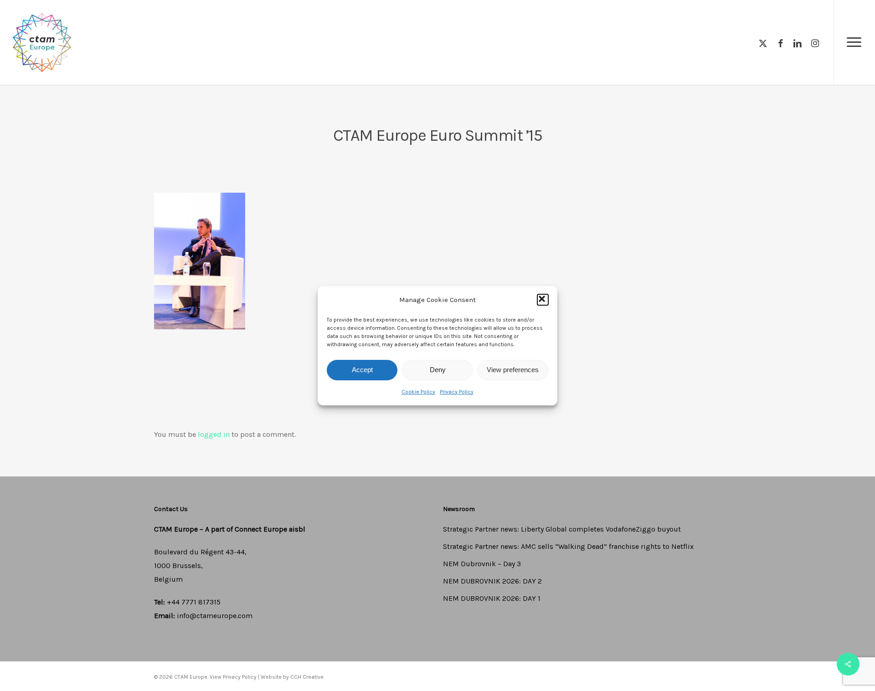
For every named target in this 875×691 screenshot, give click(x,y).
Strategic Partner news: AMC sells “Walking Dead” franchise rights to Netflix (568, 546)
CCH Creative (307, 677)
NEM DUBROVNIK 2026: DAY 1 (491, 598)
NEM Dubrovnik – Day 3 (482, 563)
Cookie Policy (418, 392)
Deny (438, 370)
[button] (542, 299)
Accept (362, 370)
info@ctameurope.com (214, 615)
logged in (214, 434)
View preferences (513, 370)
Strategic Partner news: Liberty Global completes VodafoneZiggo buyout (562, 529)
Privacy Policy (457, 392)
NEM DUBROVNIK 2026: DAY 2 (492, 581)
